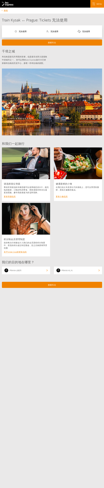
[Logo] (7, 4)
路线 (6, 10)
